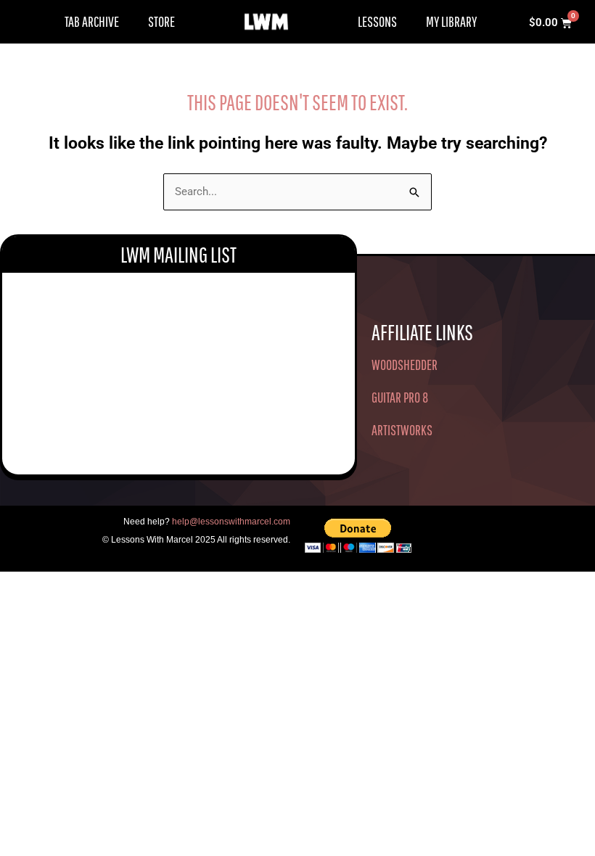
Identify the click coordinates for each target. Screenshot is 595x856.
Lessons (377, 21)
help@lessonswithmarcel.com (231, 522)
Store (161, 21)
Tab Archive (92, 21)
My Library (451, 21)
